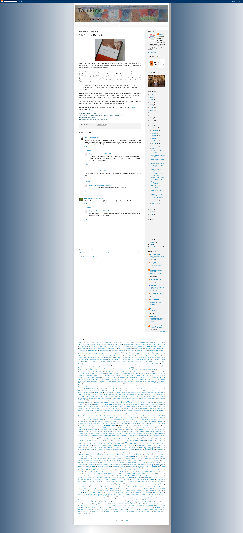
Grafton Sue (81, 387)
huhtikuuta (155, 148)
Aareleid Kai (80, 342)
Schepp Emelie (125, 479)
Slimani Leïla (113, 486)
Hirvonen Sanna (99, 398)
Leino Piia (137, 426)
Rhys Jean (112, 470)
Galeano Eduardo (112, 381)
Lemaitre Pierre (146, 426)
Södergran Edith (129, 492)
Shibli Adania (148, 483)
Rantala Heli (91, 468)
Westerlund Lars (113, 507)
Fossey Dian (155, 377)
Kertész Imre (133, 412)
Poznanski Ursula (140, 462)
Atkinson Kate (153, 350)
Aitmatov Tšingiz (161, 344)
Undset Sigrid (139, 500)
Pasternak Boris (111, 458)
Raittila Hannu (116, 466)
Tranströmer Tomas (142, 496)
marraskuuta (155, 130)
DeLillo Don (110, 368)
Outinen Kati (95, 456)
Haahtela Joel (116, 388)
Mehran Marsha (122, 439)
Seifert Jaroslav (160, 481)
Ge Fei (103, 383)
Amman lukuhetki (155, 279)
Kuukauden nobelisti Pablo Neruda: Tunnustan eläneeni (157, 195)
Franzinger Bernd (115, 379)
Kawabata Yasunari (158, 410)
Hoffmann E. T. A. (116, 398)
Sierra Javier (96, 485)
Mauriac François (148, 437)
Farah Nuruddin (115, 375)
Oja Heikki (93, 455)
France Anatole (95, 379)
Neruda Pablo (125, 449)
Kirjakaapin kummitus (156, 326)
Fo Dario (98, 377)
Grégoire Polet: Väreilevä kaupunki (158, 182)
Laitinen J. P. (152, 421)
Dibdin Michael (90, 369)
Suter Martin (88, 492)
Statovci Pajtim (161, 488)
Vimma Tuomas (139, 504)
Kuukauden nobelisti (155, 247)
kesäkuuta (154, 143)
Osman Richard (156, 455)
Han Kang (104, 390)
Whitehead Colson (140, 507)
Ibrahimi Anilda (81, 402)
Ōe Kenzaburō (85, 513)
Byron (124, 359)
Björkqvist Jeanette (118, 355)
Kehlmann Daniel (82, 412)
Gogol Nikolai (113, 385)
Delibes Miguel (128, 368)
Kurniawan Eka (117, 419)
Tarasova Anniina (108, 494)
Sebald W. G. (123, 481)
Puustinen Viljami (108, 464)
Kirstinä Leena (151, 414)
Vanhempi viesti (136, 253)
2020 (151, 110)
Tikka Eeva (81, 496)
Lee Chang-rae (162, 423)
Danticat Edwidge (101, 368)
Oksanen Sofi (120, 455)
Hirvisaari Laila (90, 398)
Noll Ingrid (98, 451)
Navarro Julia (90, 449)
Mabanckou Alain (160, 431)
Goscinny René (160, 385)
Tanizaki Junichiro (98, 494)
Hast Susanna (155, 390)
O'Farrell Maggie (134, 453)
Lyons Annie (129, 431)
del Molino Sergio (115, 511)
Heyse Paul (113, 396)
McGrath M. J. (101, 439)
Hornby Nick (143, 398)
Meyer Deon (115, 441)
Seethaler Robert (141, 481)
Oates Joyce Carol (153, 453)
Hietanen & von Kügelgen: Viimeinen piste (157, 288)
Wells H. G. (85, 507)
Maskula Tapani (104, 437)
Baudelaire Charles (88, 354)
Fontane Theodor (106, 377)
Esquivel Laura (81, 375)
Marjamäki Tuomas (142, 435)
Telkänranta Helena (118, 494)
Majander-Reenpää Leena (83, 435)
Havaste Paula (98, 392)
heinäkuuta (155, 141)
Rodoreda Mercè (90, 471)
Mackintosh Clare (95, 433)
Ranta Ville (84, 468)
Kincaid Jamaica (101, 414)
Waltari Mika (133, 505)
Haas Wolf (123, 388)
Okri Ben (113, 455)
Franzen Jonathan (105, 379)
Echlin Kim (133, 371)
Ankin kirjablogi (155, 309)
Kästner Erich (162, 419)
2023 (151, 102)
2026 (151, 94)
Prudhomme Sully (160, 462)
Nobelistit (92, 25)
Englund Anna (109, 373)
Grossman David (144, 387)
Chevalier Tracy (103, 364)
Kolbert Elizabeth (104, 415)
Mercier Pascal (81, 441)
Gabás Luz (94, 381)
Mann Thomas (115, 435)
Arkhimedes (82, 350)
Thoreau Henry (161, 494)
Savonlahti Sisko (97, 479)
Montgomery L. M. (146, 443)
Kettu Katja (149, 412)
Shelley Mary (140, 483)
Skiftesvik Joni (85, 486)
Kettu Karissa (141, 412)
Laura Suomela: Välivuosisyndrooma (155, 264)
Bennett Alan (152, 354)
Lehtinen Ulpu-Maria (93, 426)
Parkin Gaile (91, 458)
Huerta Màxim (113, 400)
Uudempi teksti (84, 253)
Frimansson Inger (144, 379)
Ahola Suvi (138, 344)
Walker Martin (116, 505)
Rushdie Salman (97, 473)
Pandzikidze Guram (82, 458)
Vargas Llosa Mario (143, 502)
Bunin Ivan (110, 359)
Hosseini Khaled (151, 398)
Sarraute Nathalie (147, 477)
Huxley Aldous (138, 400)
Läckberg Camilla (139, 431)
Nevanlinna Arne (81, 451)
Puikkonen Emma (82, 464)
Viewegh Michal (97, 504)
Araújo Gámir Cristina (150, 348)
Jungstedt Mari (151, 406)
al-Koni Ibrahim (95, 511)
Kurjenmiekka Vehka (98, 419)
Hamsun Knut (97, 390)
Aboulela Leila (98, 342)
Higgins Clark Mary (134, 396)
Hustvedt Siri (130, 400)
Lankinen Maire (88, 423)
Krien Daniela (105, 417)
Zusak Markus (87, 511)
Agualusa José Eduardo (108, 344)
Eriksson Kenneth (126, 373)
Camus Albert (156, 359)
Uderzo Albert (104, 500)
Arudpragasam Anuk (104, 350)
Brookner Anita (83, 359)
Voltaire (155, 504)
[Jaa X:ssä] (102, 125)
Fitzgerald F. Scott (82, 377)
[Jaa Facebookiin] (104, 125)
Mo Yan (89, 443)
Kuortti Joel (88, 419)
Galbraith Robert (102, 381)
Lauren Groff (124, 423)
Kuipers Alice (149, 417)
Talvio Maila (80, 494)
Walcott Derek (99, 505)
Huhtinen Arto (121, 400)
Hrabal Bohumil (104, 400)
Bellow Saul (135, 354)
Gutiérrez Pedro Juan (100, 388)
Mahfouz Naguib (128, 433)
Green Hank (119, 387)
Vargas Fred (132, 502)
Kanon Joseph (81, 410)
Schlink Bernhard (149, 479)
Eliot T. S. (93, 373)
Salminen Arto (160, 475)
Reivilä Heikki (156, 468)
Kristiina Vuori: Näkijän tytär (157, 170)
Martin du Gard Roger (154, 435)
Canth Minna (86, 361)
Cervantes (155, 361)
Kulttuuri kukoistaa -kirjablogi (156, 271)
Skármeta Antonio (95, 486)
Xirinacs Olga (96, 509)
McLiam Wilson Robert (112, 439)
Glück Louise (96, 385)
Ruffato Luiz (148, 472)
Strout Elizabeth (140, 490)
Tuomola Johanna (121, 498)
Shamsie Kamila (119, 483)
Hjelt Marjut (107, 398)
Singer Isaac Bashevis (148, 485)
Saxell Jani (105, 479)
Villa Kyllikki (131, 504)
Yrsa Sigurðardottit (133, 509)
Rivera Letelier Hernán (145, 470)
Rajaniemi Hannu (132, 466)
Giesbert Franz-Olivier (137, 383)
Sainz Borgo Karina (118, 475)
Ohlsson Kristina (83, 455)
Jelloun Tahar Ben (135, 404)
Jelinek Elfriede (125, 404)
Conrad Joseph (125, 366)
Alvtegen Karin (151, 346)
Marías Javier (96, 437)
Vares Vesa (123, 502)
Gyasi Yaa (109, 388)
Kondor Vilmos (113, 415)
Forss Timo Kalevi (124, 377)
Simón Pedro (139, 485)
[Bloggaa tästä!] (100, 125)
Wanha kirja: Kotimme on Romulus (157, 186)
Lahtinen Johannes (143, 421)
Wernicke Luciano (104, 507)
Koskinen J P (160, 415)
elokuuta (154, 138)
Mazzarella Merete (158, 437)
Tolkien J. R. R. (112, 496)
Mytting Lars (101, 447)
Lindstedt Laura (102, 429)
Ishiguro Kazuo (126, 402)
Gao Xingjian (131, 381)
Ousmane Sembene (86, 456)
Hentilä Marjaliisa (113, 394)
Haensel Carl (150, 388)
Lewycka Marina (125, 427)
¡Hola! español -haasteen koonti (158, 156)
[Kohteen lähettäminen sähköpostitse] (98, 125)
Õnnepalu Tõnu (148, 511)
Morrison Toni (87, 445)
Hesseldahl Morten (95, 396)
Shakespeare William (109, 483)
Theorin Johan (153, 494)
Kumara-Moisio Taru (159, 417)
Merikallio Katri (90, 441)
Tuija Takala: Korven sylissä (155, 274)
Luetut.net (153, 286)
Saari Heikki (161, 473)
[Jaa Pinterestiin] (106, 125)
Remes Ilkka (85, 470)
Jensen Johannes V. (145, 404)
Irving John (104, 402)
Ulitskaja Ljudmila (113, 500)
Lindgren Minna (82, 429)
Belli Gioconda (127, 354)
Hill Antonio (152, 396)
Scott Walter (115, 481)
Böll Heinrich (131, 359)
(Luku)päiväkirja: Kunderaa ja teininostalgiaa (157, 257)
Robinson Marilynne (157, 470)
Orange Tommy (147, 455)
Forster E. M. (142, 377)
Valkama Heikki (95, 502)
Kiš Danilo (158, 414)
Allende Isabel (133, 346)
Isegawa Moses (114, 402)
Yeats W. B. (104, 509)
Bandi (151, 352)
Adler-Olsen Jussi (83, 344)
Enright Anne (117, 373)
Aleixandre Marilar (93, 346)
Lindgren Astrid (159, 427)
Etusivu (78, 25)
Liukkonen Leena (149, 429)
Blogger (126, 521)
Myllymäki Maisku (92, 447)
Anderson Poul (92, 348)
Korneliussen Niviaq (141, 415)
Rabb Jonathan (150, 464)
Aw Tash (110, 352)
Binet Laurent (98, 355)
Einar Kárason (149, 371)
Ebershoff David (116, 371)
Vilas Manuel (123, 504)
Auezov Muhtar (87, 352)
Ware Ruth (141, 505)
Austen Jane (96, 352)
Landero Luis (160, 421)
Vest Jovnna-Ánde (88, 504)
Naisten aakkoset (125, 25)
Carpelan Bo (111, 361)
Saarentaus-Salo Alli (151, 473)
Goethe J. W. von (104, 385)
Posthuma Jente (122, 462)
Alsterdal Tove (141, 346)
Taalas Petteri (137, 492)
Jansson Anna (108, 404)
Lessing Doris (106, 428)
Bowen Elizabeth (119, 357)
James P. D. (97, 404)
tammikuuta (155, 206)
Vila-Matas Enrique (113, 504)
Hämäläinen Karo (160, 400)
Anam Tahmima (82, 348)
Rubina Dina (140, 471)
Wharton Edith (122, 507)
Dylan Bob (91, 371)
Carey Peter (104, 361)
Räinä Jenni (115, 473)
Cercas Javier (148, 361)
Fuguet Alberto (86, 381)
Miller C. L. (129, 441)
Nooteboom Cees (114, 451)
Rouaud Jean (115, 471)
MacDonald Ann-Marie (83, 433)
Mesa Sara (107, 441)
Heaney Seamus (125, 392)
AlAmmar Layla (83, 346)
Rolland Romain (99, 471)
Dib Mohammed (81, 369)
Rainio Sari (108, 466)
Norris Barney (145, 451)
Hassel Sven (139, 390)
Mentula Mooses (160, 439)
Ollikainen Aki (130, 455)
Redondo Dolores (147, 468)
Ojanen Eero (106, 455)
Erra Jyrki (152, 373)
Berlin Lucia (80, 355)
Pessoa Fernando (128, 460)
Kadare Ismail (111, 408)
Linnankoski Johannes (130, 429)
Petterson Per (147, 460)
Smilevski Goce (121, 486)
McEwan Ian (92, 439)
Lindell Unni (151, 427)
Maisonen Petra (159, 433)
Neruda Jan (117, 449)
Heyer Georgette (105, 396)
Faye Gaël (153, 375)
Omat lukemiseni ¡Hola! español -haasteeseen (157, 160)
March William (132, 435)
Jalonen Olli (81, 404)
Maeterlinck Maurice (107, 433)
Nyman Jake (92, 453)
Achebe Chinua (135, 342)
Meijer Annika (131, 439)
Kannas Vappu (160, 408)
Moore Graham (156, 443)
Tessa (89, 109)
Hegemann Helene (135, 392)
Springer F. (129, 488)
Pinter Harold (85, 462)
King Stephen (110, 414)
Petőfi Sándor (156, 460)
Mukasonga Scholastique (99, 445)
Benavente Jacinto (144, 354)
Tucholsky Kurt (82, 498)
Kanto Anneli (89, 410)
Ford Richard (115, 377)
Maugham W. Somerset (126, 437)
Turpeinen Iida (130, 498)
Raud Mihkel (111, 468)
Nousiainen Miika (154, 451)
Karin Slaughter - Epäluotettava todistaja (156, 311)
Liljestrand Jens (142, 427)
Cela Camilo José (139, 361)
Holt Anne (135, 398)
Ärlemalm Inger (130, 511)
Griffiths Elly (127, 387)
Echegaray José (125, 371)
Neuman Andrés (159, 449)
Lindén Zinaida (111, 429)
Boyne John (127, 357)
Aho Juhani (118, 344)
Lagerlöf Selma (125, 421)
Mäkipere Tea (127, 447)
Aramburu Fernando (138, 348)
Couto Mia (142, 366)
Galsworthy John (122, 381)
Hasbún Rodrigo (131, 390)
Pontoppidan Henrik (112, 462)
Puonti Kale (99, 464)
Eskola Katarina (160, 373)
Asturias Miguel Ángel (142, 350)
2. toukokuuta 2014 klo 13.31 (98, 171)
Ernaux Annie (135, 373)
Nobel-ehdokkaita (102, 25)
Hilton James (160, 396)
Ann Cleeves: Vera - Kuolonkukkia (156, 191)
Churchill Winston (141, 364)
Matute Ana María (114, 437)
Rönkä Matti (131, 473)
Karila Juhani (99, 410)
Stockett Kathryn (114, 490)
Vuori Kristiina (91, 505)
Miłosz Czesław (81, 443)
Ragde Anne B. (91, 466)
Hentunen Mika (130, 394)
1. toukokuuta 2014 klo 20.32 (97, 137)
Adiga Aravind (160, 342)
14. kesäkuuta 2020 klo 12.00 (95, 198)
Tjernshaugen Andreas (91, 496)
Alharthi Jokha (125, 346)
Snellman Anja (144, 487)
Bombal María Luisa (98, 357)
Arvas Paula (114, 350)
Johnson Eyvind (107, 406)
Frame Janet (87, 379)
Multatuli (109, 445)
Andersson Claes (101, 348)
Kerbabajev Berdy (117, 412)
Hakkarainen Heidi (159, 388)
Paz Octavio (140, 458)
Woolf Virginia (88, 509)
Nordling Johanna (136, 451)
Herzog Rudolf (160, 394)
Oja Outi (100, 455)
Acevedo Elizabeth (126, 342)
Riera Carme (125, 470)
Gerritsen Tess (119, 383)
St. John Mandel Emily (149, 488)
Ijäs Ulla (97, 402)
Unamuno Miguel (130, 500)
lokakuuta (154, 133)
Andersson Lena (112, 348)
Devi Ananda (160, 368)
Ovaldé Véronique (104, 456)
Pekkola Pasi (158, 458)
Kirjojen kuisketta (155, 293)
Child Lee (119, 364)
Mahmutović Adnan (138, 433)
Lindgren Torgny (93, 429)
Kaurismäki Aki (147, 410)
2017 (151, 118)
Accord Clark (116, 342)
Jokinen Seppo (117, 406)
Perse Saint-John (107, 460)
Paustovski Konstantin (131, 458)
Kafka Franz (119, 408)
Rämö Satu (122, 473)
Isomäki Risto (140, 402)
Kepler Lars (108, 412)
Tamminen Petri (88, 494)
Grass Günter (101, 387)
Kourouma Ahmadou (82, 417)
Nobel (87, 127)
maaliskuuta (155, 201)
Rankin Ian (155, 466)
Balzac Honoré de (143, 352)
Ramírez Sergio (141, 466)
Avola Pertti (104, 352)
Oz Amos (113, 456)
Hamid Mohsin (89, 390)
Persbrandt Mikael (98, 460)
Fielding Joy (160, 375)
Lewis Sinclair (116, 427)
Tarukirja (90, 10)
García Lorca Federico (149, 381)
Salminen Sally (90, 477)
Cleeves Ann (152, 363)
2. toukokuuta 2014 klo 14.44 (103, 185)
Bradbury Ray (135, 357)
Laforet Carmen (107, 421)
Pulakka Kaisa (91, 464)
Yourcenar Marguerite (121, 509)
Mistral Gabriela (160, 441)
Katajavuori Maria (128, 410)
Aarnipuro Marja (89, 342)
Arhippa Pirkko (161, 348)
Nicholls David (90, 451)
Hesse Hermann (83, 396)
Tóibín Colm (88, 500)
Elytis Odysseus (100, 373)
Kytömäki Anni (135, 419)
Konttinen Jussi (122, 415)
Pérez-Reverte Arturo (119, 464)
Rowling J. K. (123, 471)
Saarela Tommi (141, 473)
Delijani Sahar (137, 368)
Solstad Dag (85, 488)
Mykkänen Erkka (82, 447)
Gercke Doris (111, 383)
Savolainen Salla (87, 479)
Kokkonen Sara (94, 415)
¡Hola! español (114, 25)
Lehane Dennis (83, 426)
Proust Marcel (150, 462)
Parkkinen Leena (101, 458)
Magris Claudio (118, 433)
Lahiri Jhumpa (134, 421)
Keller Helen (91, 412)
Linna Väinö (120, 429)
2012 (151, 212)
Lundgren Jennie (106, 431)
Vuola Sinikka (83, 505)
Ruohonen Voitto (87, 473)
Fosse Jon (149, 377)
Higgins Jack (144, 396)
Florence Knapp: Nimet (156, 327)
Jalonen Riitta (89, 404)
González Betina (132, 385)
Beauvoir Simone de (107, 354)
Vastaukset (88, 150)
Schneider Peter (160, 479)
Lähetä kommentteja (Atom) (90, 256)
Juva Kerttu (80, 408)
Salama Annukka (140, 475)
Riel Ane (118, 470)
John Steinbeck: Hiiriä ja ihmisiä (158, 151)
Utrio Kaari (148, 500)
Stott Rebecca (122, 490)
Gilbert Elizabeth (148, 383)
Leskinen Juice (97, 427)
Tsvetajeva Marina (161, 496)
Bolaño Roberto (88, 357)
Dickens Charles (100, 369)
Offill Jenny (161, 453)
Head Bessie (117, 392)
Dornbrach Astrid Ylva (137, 369)
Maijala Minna (149, 433)
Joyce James (136, 406)
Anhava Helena (128, 348)
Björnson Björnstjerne (129, 355)
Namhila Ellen (151, 447)
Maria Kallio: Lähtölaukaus (157, 281)
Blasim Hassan (149, 355)
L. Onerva (90, 421)
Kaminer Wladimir (142, 408)
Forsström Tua (133, 377)
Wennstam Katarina (93, 507)
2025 (151, 97)
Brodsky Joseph (160, 357)
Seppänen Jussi (90, 483)
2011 (151, 214)
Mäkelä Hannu (110, 447)
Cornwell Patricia (134, 366)
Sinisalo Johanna (159, 485)
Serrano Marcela (99, 483)
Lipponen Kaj (139, 429)
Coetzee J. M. (86, 366)
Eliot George (86, 373)
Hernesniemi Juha (151, 394)
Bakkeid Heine (134, 352)
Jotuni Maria (128, 406)
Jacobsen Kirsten (159, 402)
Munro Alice (117, 445)
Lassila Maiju (116, 423)
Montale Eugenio (119, 443)
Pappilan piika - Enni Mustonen (155, 303)
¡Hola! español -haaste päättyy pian (157, 174)
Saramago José (129, 477)
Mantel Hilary (124, 435)
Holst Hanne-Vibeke (126, 398)
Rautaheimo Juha (126, 468)
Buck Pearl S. (103, 359)
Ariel (85, 198)
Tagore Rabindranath (157, 492)
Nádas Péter (108, 453)
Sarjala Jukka (138, 477)
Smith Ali (129, 486)
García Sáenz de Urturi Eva (92, 383)
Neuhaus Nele (149, 449)
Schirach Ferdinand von (136, 479)
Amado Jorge (162, 346)
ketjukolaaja (133, 107)
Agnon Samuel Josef (96, 344)
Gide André (127, 383)
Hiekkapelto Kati (122, 396)
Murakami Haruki (129, 445)
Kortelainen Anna (152, 415)
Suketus (86, 138)
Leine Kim (131, 426)
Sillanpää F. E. (113, 485)
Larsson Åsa (109, 423)
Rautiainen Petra (138, 468)
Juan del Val (143, 406)
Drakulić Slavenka (161, 369)
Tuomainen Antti (109, 498)
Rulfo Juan (156, 471)
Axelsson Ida (117, 352)
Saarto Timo (80, 475)
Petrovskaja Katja (137, 460)
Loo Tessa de (158, 429)
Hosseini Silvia (160, 398)
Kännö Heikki (153, 419)
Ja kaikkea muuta (155, 254)
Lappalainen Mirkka (99, 423)
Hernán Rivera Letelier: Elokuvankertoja (157, 178)
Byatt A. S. (118, 359)
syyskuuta (154, 135)
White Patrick (131, 507)
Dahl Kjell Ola (87, 368)
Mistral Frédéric (151, 441)
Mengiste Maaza (150, 439)
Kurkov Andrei (108, 419)
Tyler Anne (80, 500)
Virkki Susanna (147, 504)
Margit (85, 25)
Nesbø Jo (132, 449)
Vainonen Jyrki (158, 500)
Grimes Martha (135, 387)
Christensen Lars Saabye (129, 364)
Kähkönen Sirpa (144, 419)
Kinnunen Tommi (130, 414)
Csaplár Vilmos (157, 366)
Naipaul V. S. (143, 447)
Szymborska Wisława (118, 492)
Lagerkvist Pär (116, 421)
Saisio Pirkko (129, 475)
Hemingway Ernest (102, 394)
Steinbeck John (93, 127)
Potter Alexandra (131, 462)
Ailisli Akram (145, 344)
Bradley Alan (143, 357)
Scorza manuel (106, 481)
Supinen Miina (158, 490)
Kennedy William (100, 412)
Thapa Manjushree (135, 494)
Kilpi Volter (93, 414)
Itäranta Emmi (150, 402)
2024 (151, 100)
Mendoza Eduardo (141, 439)
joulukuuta (155, 128)
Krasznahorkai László (94, 417)
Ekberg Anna (157, 371)
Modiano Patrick (97, 443)
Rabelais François (159, 464)
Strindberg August (131, 490)
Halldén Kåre (81, 390)
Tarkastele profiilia (153, 52)
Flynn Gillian (91, 377)
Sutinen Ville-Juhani (98, 492)
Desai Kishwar (153, 368)
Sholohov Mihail (156, 483)
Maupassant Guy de (137, 437)
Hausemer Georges (87, 392)
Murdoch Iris (140, 445)
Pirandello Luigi (94, 462)
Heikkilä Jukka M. (159, 392)
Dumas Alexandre (83, 371)
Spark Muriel (113, 488)
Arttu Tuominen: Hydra (156, 295)
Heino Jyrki (92, 394)
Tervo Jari (126, 494)
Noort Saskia (105, 451)
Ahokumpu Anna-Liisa (129, 344)
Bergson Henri (160, 354)
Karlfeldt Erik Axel (108, 410)
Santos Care (121, 477)
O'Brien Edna (126, 453)
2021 (151, 107)
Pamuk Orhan (159, 456)
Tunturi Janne (99, 498)
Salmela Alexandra (150, 475)
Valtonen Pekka (115, 502)
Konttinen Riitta (131, 415)
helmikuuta (155, 203)
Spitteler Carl (122, 488)
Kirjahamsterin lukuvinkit (154, 300)
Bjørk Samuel (140, 356)
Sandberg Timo (107, 477)
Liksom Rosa (134, 427)
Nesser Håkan (139, 449)
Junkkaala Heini (160, 406)
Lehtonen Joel (123, 426)
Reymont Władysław (103, 470)
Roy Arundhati (132, 471)
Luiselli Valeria (87, 431)
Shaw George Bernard (130, 483)
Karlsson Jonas (118, 410)
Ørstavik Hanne (157, 511)
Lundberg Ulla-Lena (96, 431)
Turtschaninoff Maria (141, 498)
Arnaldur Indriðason (92, 350)
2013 (151, 209)
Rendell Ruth (93, 470)
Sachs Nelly (88, 475)
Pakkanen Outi (130, 456)
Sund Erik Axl (149, 490)
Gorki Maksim (151, 385)
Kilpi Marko (86, 414)
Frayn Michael (124, 379)
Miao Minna (122, 441)
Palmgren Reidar (140, 456)
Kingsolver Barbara (119, 414)
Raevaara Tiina (81, 466)
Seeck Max (132, 481)
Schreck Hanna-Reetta (83, 481)
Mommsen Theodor (108, 443)
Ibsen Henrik (90, 402)
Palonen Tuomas (149, 456)
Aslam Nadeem (131, 350)
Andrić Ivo (120, 348)
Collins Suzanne (107, 366)
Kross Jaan (133, 417)
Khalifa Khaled (157, 412)
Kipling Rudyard (142, 414)
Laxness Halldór (132, 423)
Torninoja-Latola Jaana (130, 496)
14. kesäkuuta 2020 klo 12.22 (103, 211)
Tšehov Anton (96, 500)
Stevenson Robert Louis (103, 490)
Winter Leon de (149, 507)
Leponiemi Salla (87, 427)
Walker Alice (108, 505)
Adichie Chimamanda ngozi (148, 342)
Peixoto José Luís (149, 458)
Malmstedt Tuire (94, 435)
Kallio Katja (133, 408)
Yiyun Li (111, 509)
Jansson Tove (117, 404)
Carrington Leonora (120, 361)
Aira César (153, 344)
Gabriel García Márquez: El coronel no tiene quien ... (158, 165)
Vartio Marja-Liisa (155, 502)
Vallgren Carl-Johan (105, 502)
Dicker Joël (108, 369)
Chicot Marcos (112, 364)
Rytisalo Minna (107, 473)
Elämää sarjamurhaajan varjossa (156, 320)
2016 (151, 120)
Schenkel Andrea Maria (115, 479)
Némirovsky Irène (117, 453)
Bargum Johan (157, 352)
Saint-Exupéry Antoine (107, 475)
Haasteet (147, 25)
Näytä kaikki (162, 331)
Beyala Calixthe (89, 355)
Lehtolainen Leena (108, 425)
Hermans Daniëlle (140, 394)
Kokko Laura (86, 415)
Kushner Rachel (126, 419)
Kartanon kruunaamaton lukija (156, 317)
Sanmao (114, 477)
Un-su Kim (121, 500)
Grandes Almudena (91, 387)
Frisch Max (156, 379)
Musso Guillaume (159, 445)
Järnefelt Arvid (88, 408)
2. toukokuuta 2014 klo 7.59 (103, 154)
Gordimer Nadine (142, 385)
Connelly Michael (116, 366)
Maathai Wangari (150, 431)
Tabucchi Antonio (146, 492)
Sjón (79, 486)
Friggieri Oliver (133, 379)
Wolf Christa (159, 507)
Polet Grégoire (102, 462)
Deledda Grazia (118, 368)
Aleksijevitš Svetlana (114, 346)
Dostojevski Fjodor (149, 369)
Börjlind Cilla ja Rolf (143, 359)
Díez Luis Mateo (99, 371)
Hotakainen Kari (82, 400)
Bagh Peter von (125, 352)
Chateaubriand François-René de (90, 364)
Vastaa (85, 146)
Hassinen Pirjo (147, 390)
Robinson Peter (81, 471)
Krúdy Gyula (141, 417)
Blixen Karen (157, 355)
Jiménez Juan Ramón (88, 406)
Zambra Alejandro (144, 509)
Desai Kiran (145, 368)
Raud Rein (118, 468)
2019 (151, 112)
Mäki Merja (119, 447)
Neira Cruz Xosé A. (99, 449)
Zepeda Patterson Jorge (155, 509)
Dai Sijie (94, 368)
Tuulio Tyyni (161, 498)
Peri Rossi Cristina (88, 460)
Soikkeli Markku (153, 486)
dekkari (152, 242)
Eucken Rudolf (90, 375)
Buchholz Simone (94, 359)
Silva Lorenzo (122, 485)
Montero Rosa (131, 442)
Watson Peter (158, 505)
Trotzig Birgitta (152, 496)
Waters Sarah (149, 505)
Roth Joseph (108, 471)
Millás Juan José (139, 441)
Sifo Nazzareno (104, 485)
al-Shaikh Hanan (105, 511)
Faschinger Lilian (125, 375)
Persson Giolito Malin (118, 460)
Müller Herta (135, 447)
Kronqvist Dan (124, 417)
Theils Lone (144, 494)
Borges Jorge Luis (109, 357)
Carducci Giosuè (95, 361)
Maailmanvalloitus (137, 25)
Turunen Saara (151, 498)
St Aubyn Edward (138, 488)
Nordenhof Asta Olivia (125, 451)
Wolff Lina (80, 509)
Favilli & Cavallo (145, 375)
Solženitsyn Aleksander (95, 488)
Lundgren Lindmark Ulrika (118, 431)
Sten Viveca (93, 490)
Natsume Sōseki (160, 447)
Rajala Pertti (123, 466)
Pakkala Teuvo (120, 456)
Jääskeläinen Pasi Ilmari (99, 408)
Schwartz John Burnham (95, 481)
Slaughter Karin (104, 486)
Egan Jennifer (141, 371)
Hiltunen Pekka (81, 398)
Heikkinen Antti (82, 394)
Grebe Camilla (110, 387)
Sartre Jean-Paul (156, 477)
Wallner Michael (124, 505)
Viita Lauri (105, 504)
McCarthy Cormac (82, 439)
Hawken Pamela (108, 392)
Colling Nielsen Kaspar (96, 366)
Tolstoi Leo (120, 496)
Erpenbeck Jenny (144, 373)
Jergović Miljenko (156, 404)
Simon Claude (131, 485)
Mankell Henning (105, 435)
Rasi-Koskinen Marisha (101, 468)
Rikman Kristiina (134, 470)
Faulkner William (135, 375)
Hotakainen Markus (94, 400)
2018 (151, 115)
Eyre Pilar (107, 375)
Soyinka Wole (105, 488)
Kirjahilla (153, 262)
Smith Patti (135, 486)
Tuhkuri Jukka (91, 498)
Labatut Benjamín (98, 421)
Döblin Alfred (108, 371)
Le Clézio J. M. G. (142, 423)
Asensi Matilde (122, 350)
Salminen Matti (81, 477)
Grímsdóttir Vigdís (154, 387)
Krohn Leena (114, 417)
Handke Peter (112, 390)
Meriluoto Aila (99, 441)
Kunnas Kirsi (81, 419)
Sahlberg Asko (96, 475)
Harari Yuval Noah (121, 390)
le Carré (123, 511)
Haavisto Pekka (142, 388)
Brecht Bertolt (151, 357)
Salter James (99, 477)
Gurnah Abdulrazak (88, 388)
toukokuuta (155, 146)
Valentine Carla (85, 502)
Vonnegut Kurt (162, 504)
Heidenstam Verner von (147, 392)
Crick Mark (149, 366)
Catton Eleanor (130, 361)
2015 (151, 123)
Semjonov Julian (81, 483)
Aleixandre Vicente (103, 346)
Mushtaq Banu (150, 445)
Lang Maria (80, 423)
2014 (151, 126)
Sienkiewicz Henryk (87, 485)
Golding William (123, 385)
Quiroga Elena (141, 464)
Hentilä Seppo (122, 394)
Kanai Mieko (152, 408)
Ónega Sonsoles (139, 511)
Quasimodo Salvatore (131, 464)
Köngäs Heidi (82, 421)
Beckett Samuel (118, 354)
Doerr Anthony (127, 369)
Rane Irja (148, 466)
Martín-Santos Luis (86, 437)
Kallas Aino (126, 408)
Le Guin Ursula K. (152, 423)
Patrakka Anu (120, 458)
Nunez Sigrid (84, 453)
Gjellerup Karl (87, 385)
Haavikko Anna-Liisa (132, 388)
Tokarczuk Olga (102, 496)
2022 (151, 105)
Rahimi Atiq (100, 466)
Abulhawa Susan (107, 342)
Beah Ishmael (97, 354)
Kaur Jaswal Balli (137, 410)
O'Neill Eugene (143, 453)
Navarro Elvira (81, 449)
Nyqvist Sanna (100, 453)
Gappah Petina (139, 381)
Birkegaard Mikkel (107, 355)
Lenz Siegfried (156, 426)
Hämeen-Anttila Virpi (149, 400)
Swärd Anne (108, 492)
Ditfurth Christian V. (117, 369)
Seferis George (151, 481)
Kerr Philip (125, 412)
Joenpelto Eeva (98, 406)
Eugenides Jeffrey (99, 375)
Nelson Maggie (109, 449)
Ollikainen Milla (138, 455)
